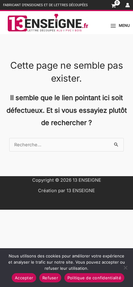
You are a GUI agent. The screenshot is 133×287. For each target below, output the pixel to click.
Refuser (50, 277)
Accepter (24, 277)
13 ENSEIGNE (87, 180)
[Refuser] (125, 268)
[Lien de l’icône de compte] (127, 5)
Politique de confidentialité (94, 277)
